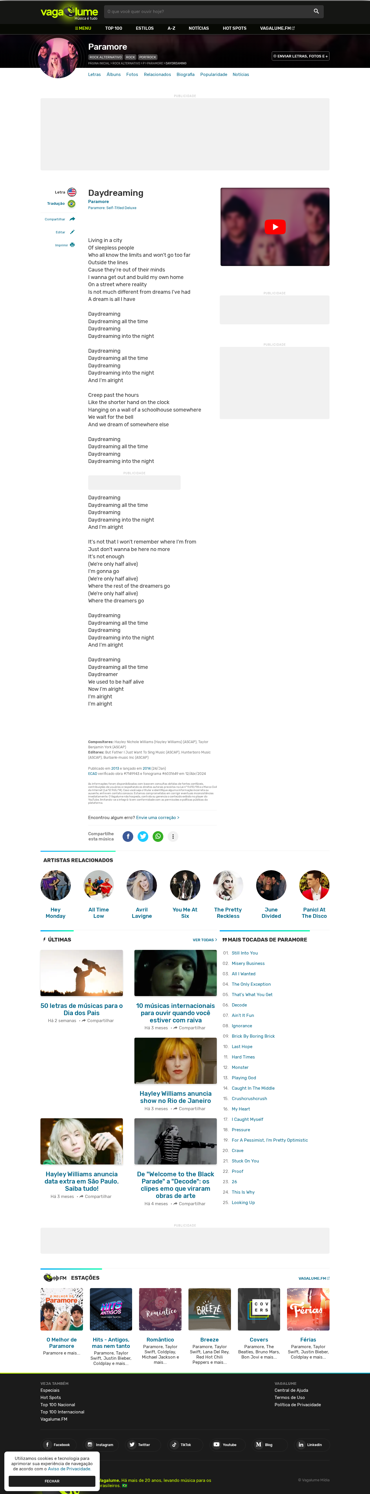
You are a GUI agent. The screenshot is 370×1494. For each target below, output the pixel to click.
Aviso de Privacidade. (69, 1468)
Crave (237, 1150)
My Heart (241, 1109)
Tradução (56, 204)
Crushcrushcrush (249, 1098)
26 (234, 1181)
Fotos (132, 74)
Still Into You (245, 953)
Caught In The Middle (253, 1088)
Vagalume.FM (275, 28)
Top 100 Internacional (62, 1412)
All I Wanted (244, 973)
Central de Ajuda (291, 1390)
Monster (240, 1067)
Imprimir (61, 245)
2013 (115, 768)
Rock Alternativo (106, 57)
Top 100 (113, 28)
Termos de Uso (290, 1397)
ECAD (92, 774)
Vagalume (69, 12)
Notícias (199, 28)
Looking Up (243, 1202)
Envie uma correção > (157, 817)
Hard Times (243, 1057)
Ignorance (242, 1025)
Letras (94, 74)
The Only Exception (251, 984)
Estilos (145, 28)
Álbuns (114, 74)
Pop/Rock (147, 57)
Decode (239, 1005)
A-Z (171, 28)
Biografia (186, 74)
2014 (147, 768)
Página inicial (99, 63)
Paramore (107, 47)
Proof (237, 1171)
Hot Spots (235, 28)
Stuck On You (245, 1161)
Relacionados (157, 74)
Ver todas (203, 940)
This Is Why (243, 1192)
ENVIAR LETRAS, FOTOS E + (303, 56)
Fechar (52, 1481)
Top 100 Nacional (57, 1404)
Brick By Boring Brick (253, 1036)
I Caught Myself (247, 1119)
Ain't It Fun (243, 1015)
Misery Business (248, 963)
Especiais (50, 1390)
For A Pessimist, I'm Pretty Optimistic (270, 1140)
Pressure (241, 1129)
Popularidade (213, 74)
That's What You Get (252, 994)
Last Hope (242, 1046)
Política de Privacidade (298, 1404)
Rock (130, 57)
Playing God (244, 1077)
